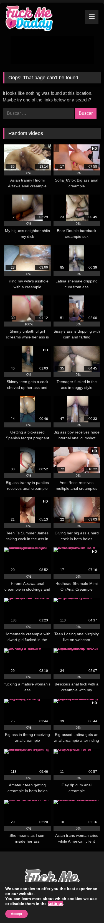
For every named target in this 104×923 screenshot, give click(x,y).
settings (55, 903)
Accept (16, 914)
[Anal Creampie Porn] (43, 19)
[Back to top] (87, 906)
